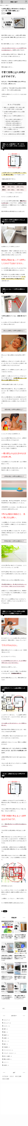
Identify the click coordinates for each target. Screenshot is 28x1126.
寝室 (6, 1044)
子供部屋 (7, 1047)
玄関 (6, 1029)
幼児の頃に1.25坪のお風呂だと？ (13, 121)
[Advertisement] (14, 1099)
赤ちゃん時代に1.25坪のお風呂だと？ (14, 119)
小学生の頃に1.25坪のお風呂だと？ (14, 123)
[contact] (16, 1122)
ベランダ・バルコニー (10, 1053)
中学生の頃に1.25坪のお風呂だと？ (14, 125)
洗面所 (6, 1035)
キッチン (7, 1026)
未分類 (6, 1065)
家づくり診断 (8, 1056)
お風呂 (9, 13)
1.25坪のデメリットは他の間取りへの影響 (14, 131)
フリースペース (8, 1050)
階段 (6, 1032)
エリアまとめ (5, 1076)
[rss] (14, 1122)
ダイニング (7, 1023)
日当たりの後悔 (5, 1078)
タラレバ (12, 1076)
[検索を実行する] (24, 1008)
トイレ (6, 1041)
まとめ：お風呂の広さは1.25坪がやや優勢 (14, 134)
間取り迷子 (14, 2)
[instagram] (12, 1122)
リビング (7, 1020)
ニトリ (6, 1062)
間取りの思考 (7, 1059)
